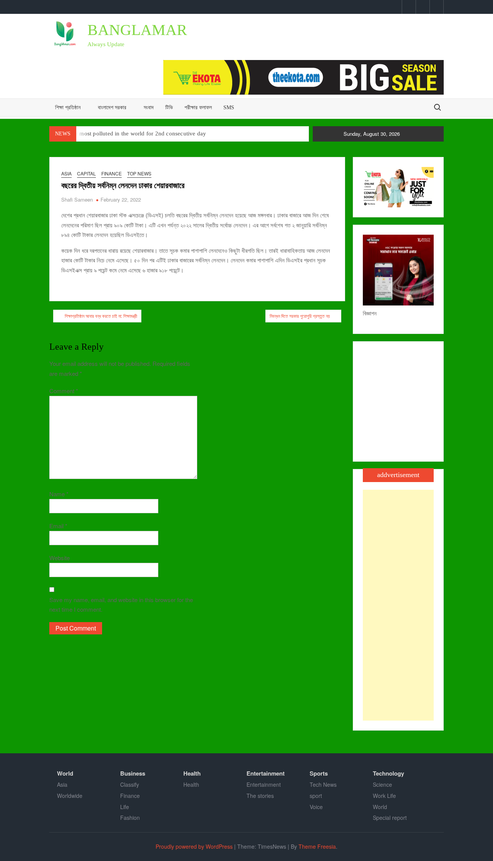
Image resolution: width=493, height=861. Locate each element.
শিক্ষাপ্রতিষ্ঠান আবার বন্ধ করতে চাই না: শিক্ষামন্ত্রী (101, 315)
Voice (316, 807)
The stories (260, 795)
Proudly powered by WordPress (194, 846)
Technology (388, 773)
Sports (319, 773)
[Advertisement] (398, 605)
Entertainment (265, 773)
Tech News (323, 784)
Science (382, 784)
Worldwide (69, 795)
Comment (63, 391)
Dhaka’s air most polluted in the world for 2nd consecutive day (128, 133)
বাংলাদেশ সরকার (112, 107)
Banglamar (137, 29)
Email (58, 526)
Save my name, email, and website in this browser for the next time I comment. (121, 605)
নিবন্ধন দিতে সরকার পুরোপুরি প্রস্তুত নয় (300, 315)
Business (132, 773)
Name (59, 494)
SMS (228, 107)
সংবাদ (149, 107)
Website (59, 558)
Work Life (384, 795)
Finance (111, 173)
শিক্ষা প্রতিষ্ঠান (67, 107)
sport (316, 795)
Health (192, 773)
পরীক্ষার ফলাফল (198, 107)
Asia (66, 173)
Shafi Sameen (77, 199)
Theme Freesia (317, 846)
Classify (129, 784)
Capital (86, 173)
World (65, 773)
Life (124, 807)
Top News (139, 173)
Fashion (130, 817)
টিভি (169, 107)
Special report (390, 817)
